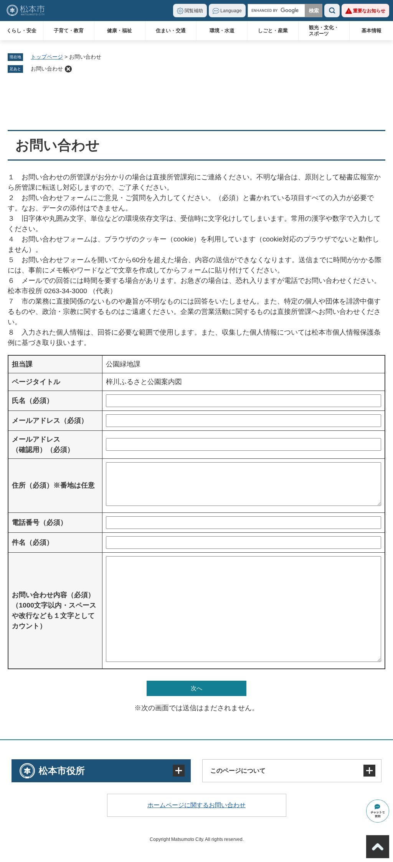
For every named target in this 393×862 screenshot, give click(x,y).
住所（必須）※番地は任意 (53, 485)
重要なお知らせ (369, 10)
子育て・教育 (69, 30)
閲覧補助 (194, 10)
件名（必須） (32, 542)
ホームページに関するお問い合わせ (196, 805)
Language (231, 10)
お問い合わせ (47, 69)
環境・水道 (222, 30)
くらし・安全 (21, 30)
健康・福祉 (119, 30)
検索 (332, 10)
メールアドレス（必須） (50, 420)
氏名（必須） (32, 400)
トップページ (47, 57)
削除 (68, 69)
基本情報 (371, 30)
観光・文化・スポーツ (324, 30)
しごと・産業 (273, 30)
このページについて (238, 770)
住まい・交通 (171, 30)
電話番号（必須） (39, 522)
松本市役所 (62, 770)
